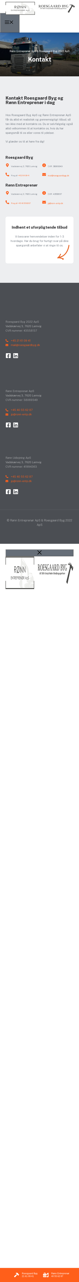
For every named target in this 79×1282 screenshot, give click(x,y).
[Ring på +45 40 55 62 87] (7, 202)
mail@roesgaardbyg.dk (58, 175)
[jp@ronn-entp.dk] (44, 202)
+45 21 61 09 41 (23, 175)
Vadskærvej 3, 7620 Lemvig (24, 166)
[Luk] (39, 552)
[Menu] (9, 23)
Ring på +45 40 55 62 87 (21, 203)
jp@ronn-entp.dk (55, 203)
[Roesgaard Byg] (40, 15)
